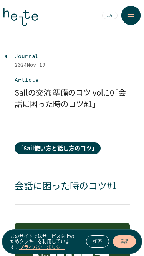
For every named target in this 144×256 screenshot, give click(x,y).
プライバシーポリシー (42, 247)
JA (109, 15)
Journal (27, 56)
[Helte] (20, 20)
